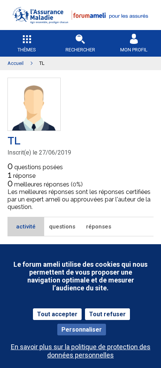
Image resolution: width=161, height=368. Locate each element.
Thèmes (27, 50)
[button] (80, 28)
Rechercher (80, 50)
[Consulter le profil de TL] (34, 128)
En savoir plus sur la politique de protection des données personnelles (81, 351)
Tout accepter (57, 314)
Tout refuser (107, 314)
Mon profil (134, 50)
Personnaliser (81, 329)
